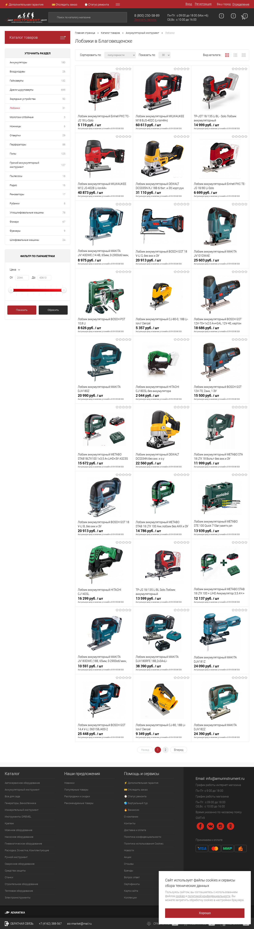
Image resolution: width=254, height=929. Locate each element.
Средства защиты (15, 870)
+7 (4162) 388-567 (50, 923)
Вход (189, 4)
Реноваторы (17, 194)
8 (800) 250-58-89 (147, 15)
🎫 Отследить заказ (64, 4)
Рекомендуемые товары (78, 803)
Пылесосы (16, 176)
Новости (129, 850)
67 (64, 221)
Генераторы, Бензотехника (20, 803)
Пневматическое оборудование (23, 843)
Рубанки (14, 203)
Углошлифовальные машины (27, 212)
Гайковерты (17, 80)
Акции (127, 857)
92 (64, 98)
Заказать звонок (145, 19)
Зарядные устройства (23, 98)
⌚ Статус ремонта (96, 4)
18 (64, 176)
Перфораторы (18, 144)
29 (64, 135)
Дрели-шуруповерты (22, 89)
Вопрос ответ (132, 877)
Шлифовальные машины (24, 239)
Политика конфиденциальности (142, 836)
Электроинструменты (18, 897)
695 (63, 89)
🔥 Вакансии (131, 809)
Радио (13, 185)
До (33, 277)
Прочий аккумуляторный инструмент (24, 164)
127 (63, 164)
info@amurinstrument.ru (225, 778)
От (11, 277)
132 (63, 80)
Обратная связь (22, 923)
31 (64, 108)
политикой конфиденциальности (209, 896)
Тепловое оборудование (19, 890)
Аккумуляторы (18, 62)
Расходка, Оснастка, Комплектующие (27, 850)
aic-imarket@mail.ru (79, 923)
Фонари (14, 221)
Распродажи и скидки (77, 796)
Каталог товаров (24, 37)
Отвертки (15, 135)
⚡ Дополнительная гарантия (24, 4)
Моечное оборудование (18, 830)
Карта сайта (131, 890)
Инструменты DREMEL (18, 816)
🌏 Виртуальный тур (136, 803)
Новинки (69, 782)
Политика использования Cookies (144, 843)
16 (64, 185)
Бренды (128, 870)
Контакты (130, 823)
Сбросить (53, 309)
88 (64, 144)
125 (63, 153)
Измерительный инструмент (21, 809)
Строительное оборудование (21, 884)
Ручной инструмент (16, 857)
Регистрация (203, 4)
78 (64, 212)
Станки (9, 877)
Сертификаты (132, 884)
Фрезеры (15, 230)
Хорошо (205, 913)
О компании (131, 816)
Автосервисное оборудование (22, 782)
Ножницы (15, 126)
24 (64, 239)
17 (64, 194)
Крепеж (9, 823)
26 (64, 71)
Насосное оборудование (19, 836)
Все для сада (12, 796)
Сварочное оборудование (20, 863)
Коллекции (130, 897)
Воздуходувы (17, 71)
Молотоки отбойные (22, 117)
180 (63, 62)
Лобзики (15, 108)
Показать (21, 309)
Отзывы (129, 863)
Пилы (13, 153)
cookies (180, 896)
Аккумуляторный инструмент (22, 789)
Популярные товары (76, 789)
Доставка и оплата (135, 830)
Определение (240, 4)
